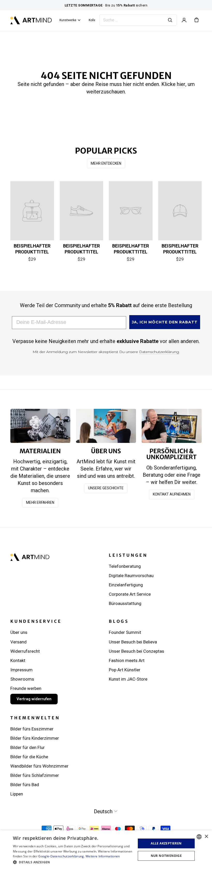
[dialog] (106, 849)
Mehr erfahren (40, 502)
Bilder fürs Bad (24, 784)
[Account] (184, 20)
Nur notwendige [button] (166, 856)
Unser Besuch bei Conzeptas (136, 651)
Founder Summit (125, 632)
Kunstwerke (67, 20)
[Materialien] (40, 426)
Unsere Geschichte (106, 488)
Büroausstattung (125, 603)
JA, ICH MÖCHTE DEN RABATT (165, 322)
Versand (18, 641)
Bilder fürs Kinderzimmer (34, 738)
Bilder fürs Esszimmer (32, 728)
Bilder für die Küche (29, 756)
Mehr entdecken (106, 163)
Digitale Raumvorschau (131, 575)
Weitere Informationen (103, 856)
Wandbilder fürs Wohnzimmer (39, 766)
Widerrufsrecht (25, 651)
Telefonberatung (125, 566)
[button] (72, 862)
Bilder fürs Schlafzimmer (34, 775)
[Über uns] (106, 426)
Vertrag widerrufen (34, 699)
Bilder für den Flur (27, 747)
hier (181, 84)
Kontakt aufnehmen (172, 494)
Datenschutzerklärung (159, 351)
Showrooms (22, 679)
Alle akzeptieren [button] (166, 843)
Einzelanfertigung (126, 584)
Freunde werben (25, 688)
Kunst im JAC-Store (128, 679)
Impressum (21, 669)
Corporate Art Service (130, 594)
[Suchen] (170, 20)
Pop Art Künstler (124, 669)
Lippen (16, 793)
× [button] (206, 837)
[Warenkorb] (196, 20)
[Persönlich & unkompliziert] (172, 426)
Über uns (18, 632)
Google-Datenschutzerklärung (61, 856)
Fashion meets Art (127, 660)
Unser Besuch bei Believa (133, 641)
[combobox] (199, 836)
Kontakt (17, 660)
